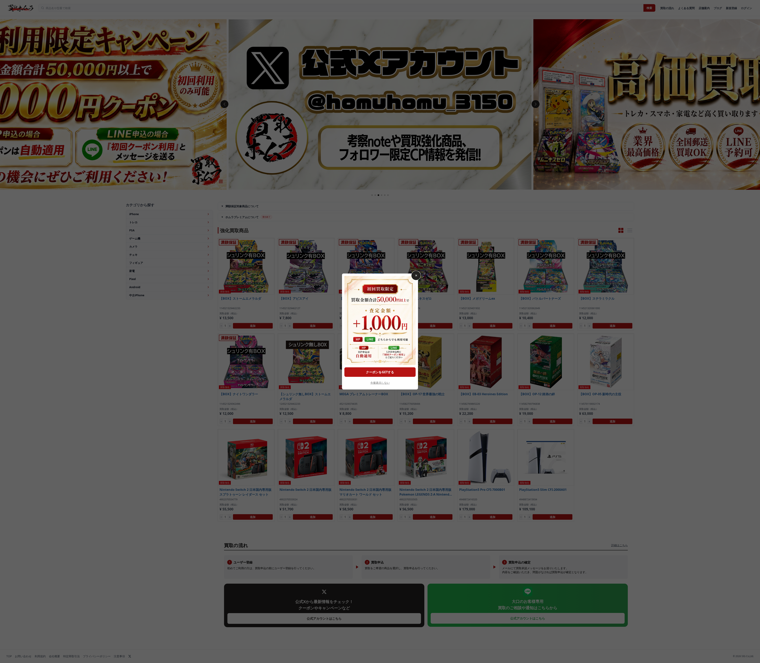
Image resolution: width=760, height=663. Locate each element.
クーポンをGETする (380, 372)
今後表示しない (380, 383)
